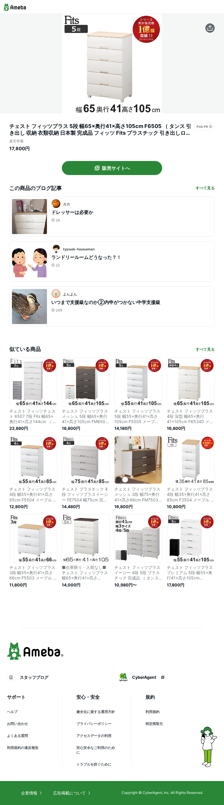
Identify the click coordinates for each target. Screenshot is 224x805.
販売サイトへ (116, 168)
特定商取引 (154, 723)
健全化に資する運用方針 (95, 711)
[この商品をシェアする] (210, 28)
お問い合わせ (17, 723)
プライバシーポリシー (93, 723)
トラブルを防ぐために (93, 764)
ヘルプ (12, 711)
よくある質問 (17, 735)
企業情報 (29, 792)
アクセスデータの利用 (93, 735)
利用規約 (153, 711)
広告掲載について (69, 792)
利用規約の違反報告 (22, 747)
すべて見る (205, 188)
